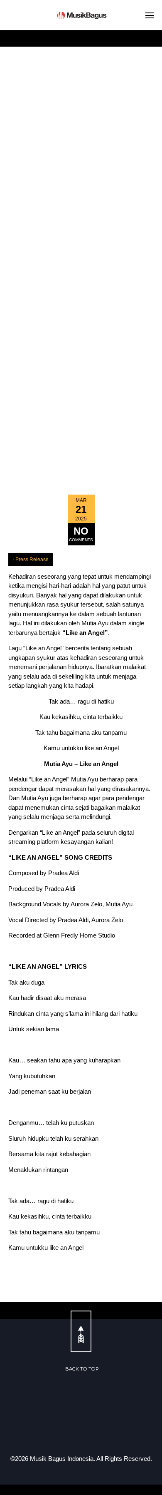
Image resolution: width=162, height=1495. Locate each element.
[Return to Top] (81, 1331)
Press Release (32, 559)
